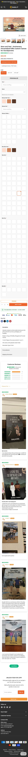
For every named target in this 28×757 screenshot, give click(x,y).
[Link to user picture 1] (14, 423)
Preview (14, 301)
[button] (4, 53)
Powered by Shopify (14, 754)
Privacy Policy (20, 749)
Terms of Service (12, 749)
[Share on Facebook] (2, 321)
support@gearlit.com (9, 725)
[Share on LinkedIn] (7, 321)
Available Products (7, 58)
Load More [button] (14, 666)
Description (5, 327)
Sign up (21, 692)
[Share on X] (5, 321)
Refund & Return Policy (19, 751)
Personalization (6, 350)
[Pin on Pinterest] (10, 321)
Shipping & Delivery (8, 751)
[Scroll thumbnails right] (26, 41)
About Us (5, 749)
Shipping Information (7, 354)
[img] (5, 392)
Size (2, 70)
